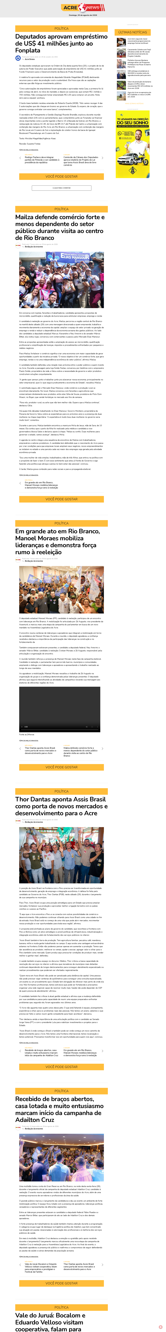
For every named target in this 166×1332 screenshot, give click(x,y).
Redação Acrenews (34, 247)
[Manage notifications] (160, 1327)
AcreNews (30, 59)
